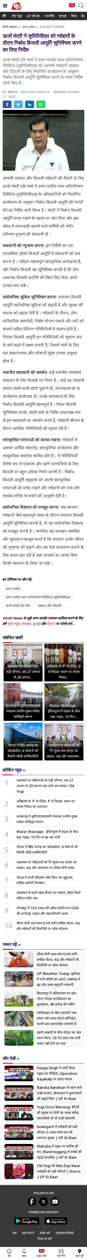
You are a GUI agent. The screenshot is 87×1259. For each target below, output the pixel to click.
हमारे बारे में (28, 1233)
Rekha (13, 91)
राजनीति (48, 15)
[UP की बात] (16, 11)
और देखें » (11, 1058)
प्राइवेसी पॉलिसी (64, 1233)
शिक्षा (73, 15)
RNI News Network (35, 91)
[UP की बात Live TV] (72, 8)
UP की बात (32, 15)
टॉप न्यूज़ (16, 15)
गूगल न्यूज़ (13, 623)
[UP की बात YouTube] (55, 1204)
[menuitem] (17, 16)
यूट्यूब (37, 623)
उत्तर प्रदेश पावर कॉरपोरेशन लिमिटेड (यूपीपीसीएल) (38, 597)
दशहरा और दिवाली (49, 605)
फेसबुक (26, 623)
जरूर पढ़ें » (12, 944)
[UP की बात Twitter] (43, 1204)
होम (15, 1233)
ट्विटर (51, 623)
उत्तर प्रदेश (28, 26)
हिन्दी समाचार (10, 26)
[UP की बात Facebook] (31, 1204)
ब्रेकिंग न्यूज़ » (14, 770)
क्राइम (62, 15)
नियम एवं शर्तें (44, 1238)
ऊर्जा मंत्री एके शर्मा (18, 605)
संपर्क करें (45, 1233)
